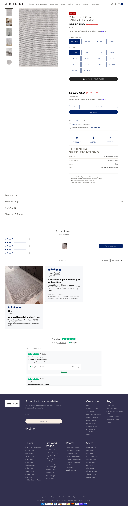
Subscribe (43, 421)
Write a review (111, 246)
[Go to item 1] (64, 246)
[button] (17, 239)
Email (27, 414)
